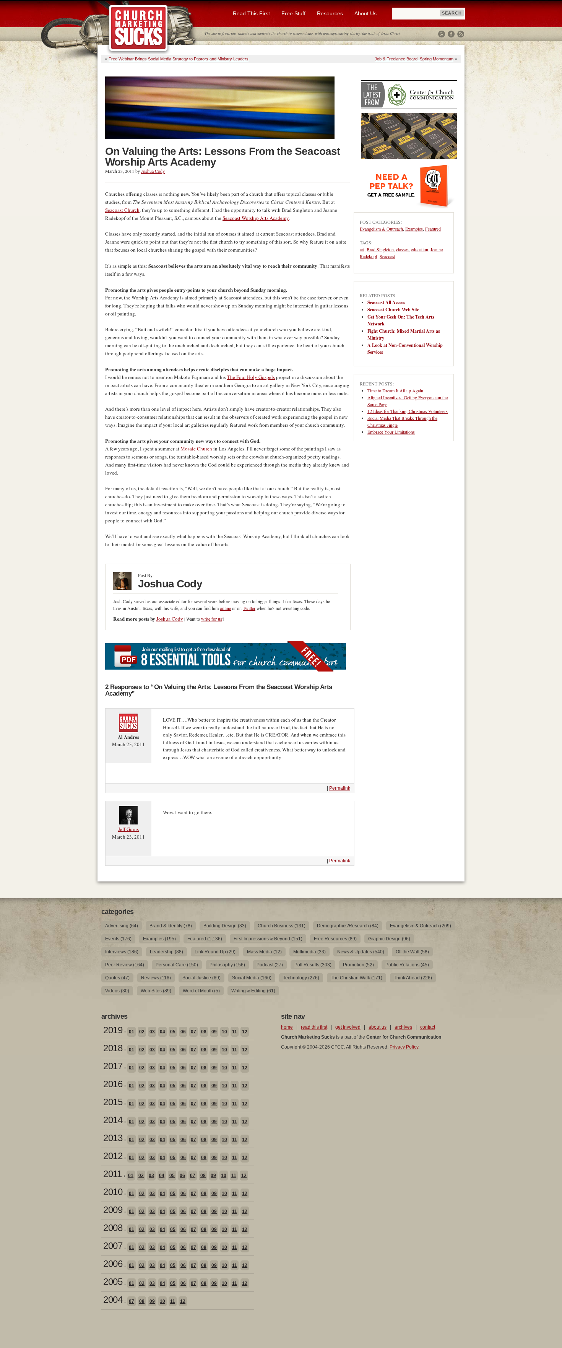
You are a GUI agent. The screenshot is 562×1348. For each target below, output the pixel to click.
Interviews (115, 951)
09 (214, 1031)
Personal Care (171, 965)
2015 (112, 1102)
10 (224, 1031)
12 (244, 1031)
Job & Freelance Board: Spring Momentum (414, 59)
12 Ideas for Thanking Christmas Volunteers (407, 411)
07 (193, 1031)
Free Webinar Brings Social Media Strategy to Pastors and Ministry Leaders (179, 59)
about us (378, 1027)
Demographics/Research (343, 925)
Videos (112, 991)
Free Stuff (293, 13)
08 (203, 1031)
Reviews (150, 978)
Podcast (265, 965)
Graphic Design (384, 938)
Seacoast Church (122, 210)
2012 (112, 1156)
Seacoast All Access (386, 302)
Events (112, 938)
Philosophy (221, 965)
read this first (314, 1027)
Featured (433, 229)
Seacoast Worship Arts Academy (256, 218)
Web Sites (151, 991)
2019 (112, 1030)
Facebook (451, 34)
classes (402, 249)
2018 (112, 1048)
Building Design (220, 925)
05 (172, 1031)
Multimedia (304, 951)
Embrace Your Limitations (391, 432)
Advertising (116, 925)
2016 (112, 1084)
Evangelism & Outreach (381, 229)
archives (403, 1027)
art (362, 249)
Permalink (339, 788)
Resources (330, 13)
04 (162, 1031)
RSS (461, 34)
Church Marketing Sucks (138, 28)
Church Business (275, 925)
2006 (112, 1264)
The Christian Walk (350, 978)
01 (131, 1031)
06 (183, 1031)
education (419, 249)
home (287, 1027)
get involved (348, 1027)
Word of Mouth (198, 991)
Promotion (353, 965)
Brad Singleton (380, 249)
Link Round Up (210, 951)
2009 (112, 1210)
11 (234, 1031)
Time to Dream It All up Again (395, 390)
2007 (112, 1246)
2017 (112, 1066)
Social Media (245, 978)
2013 (112, 1138)
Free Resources (330, 938)
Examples (414, 229)
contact (427, 1027)
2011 (112, 1174)
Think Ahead (407, 978)
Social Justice (196, 978)
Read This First (251, 13)
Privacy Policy (404, 1047)
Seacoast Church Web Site (393, 309)
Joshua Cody (153, 171)
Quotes (112, 978)
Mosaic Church (196, 448)
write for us (211, 619)
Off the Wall (407, 951)
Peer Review (118, 965)
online (225, 608)
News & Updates (354, 951)
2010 (112, 1192)
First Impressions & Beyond (262, 938)
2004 (112, 1299)
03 (152, 1031)
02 (142, 1031)
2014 (112, 1120)
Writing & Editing (248, 991)
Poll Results (306, 965)
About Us (365, 13)
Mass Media (259, 951)
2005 (112, 1281)
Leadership (162, 951)
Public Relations (402, 965)
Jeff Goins (128, 829)
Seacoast (387, 256)
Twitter (441, 34)
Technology (295, 978)
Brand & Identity (165, 925)
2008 (112, 1228)
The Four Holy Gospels (251, 377)
